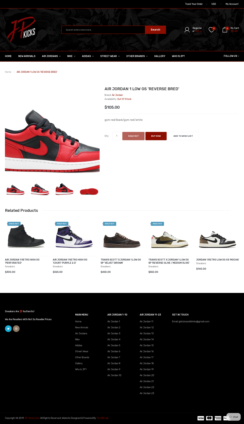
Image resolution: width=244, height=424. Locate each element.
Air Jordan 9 (113, 369)
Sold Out (133, 136)
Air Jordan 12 (147, 327)
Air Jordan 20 (147, 375)
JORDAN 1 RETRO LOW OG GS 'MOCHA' (217, 259)
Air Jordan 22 (147, 387)
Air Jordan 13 (147, 333)
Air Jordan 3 (113, 333)
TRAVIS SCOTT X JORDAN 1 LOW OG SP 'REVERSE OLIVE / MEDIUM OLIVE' (169, 261)
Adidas (78, 345)
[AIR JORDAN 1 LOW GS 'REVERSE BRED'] (15, 187)
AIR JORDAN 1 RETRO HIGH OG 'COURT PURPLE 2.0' (70, 261)
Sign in (198, 31)
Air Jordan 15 (147, 345)
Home (8, 72)
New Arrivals (81, 327)
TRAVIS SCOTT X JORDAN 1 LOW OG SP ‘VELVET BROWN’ (121, 261)
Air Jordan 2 (113, 327)
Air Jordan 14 (147, 339)
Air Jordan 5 (113, 345)
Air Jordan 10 (114, 375)
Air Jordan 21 (147, 381)
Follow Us (230, 56)
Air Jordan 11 (146, 321)
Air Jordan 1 (113, 321)
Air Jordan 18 (147, 363)
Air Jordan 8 (113, 363)
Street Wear (81, 351)
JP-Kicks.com (32, 418)
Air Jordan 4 (113, 339)
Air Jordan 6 (113, 351)
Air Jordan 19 (147, 369)
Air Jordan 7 (113, 357)
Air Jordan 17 (147, 357)
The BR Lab (103, 418)
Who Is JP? (81, 369)
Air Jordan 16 (147, 351)
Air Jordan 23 (147, 393)
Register (197, 28)
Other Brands (82, 357)
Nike (77, 339)
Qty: (107, 136)
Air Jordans (81, 333)
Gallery (79, 363)
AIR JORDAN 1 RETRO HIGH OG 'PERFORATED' (22, 261)
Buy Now (156, 136)
